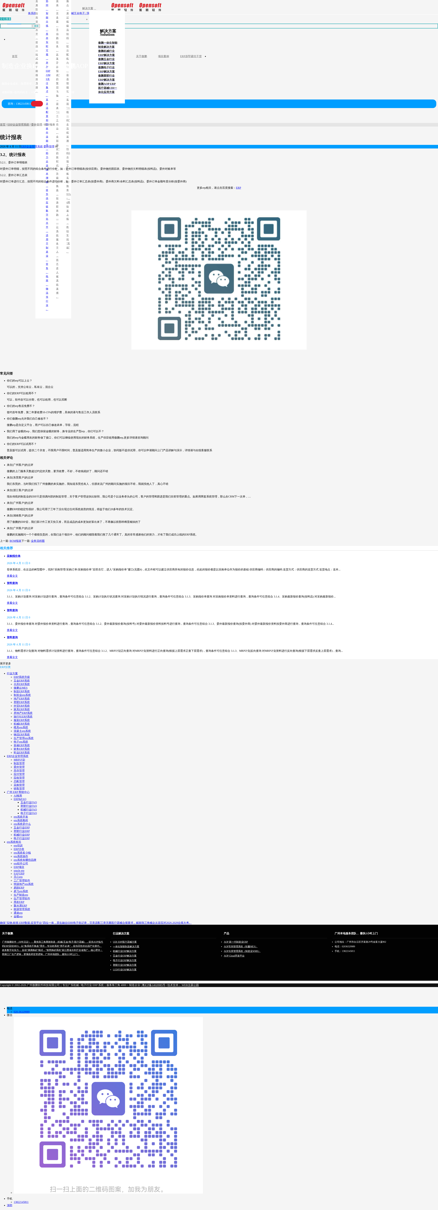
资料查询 (12, 583)
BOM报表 (15, 540)
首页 (2, 124)
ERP (238, 187)
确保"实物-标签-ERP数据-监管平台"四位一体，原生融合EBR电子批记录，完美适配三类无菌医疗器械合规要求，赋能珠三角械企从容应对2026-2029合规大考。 (96, 922)
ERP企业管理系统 (18, 124)
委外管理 (36, 124)
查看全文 (12, 575)
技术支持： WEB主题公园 (183, 985)
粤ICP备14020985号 (153, 985)
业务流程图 (38, 540)
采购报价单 (14, 555)
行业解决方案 (121, 933)
